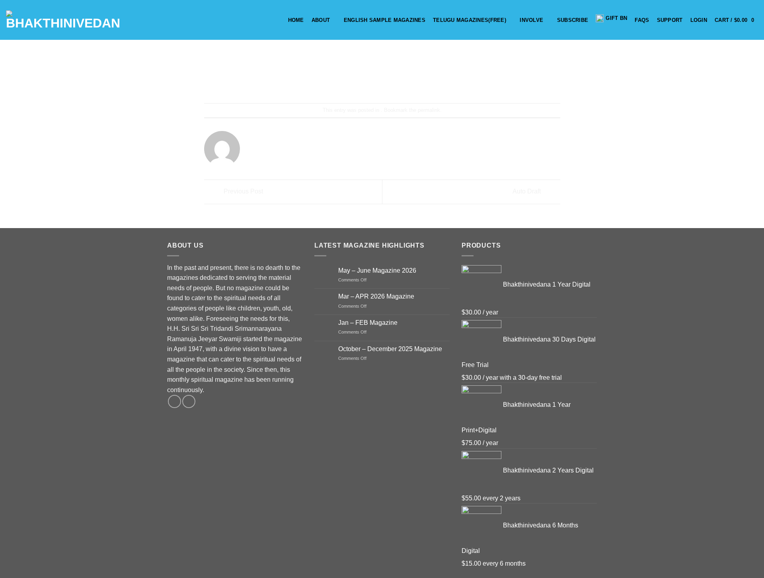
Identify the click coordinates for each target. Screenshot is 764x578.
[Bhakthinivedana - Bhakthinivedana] (63, 19)
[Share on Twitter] (367, 81)
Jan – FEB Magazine (368, 322)
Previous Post (242, 191)
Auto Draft (527, 191)
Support (670, 20)
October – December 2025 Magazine (390, 349)
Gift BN (616, 18)
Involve (531, 20)
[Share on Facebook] (353, 81)
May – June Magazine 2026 (377, 270)
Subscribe (572, 20)
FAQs (642, 20)
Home (296, 20)
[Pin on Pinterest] (396, 81)
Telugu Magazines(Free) (469, 20)
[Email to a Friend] (382, 81)
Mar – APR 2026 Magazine (376, 296)
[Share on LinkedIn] (411, 81)
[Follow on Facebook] (174, 401)
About (321, 20)
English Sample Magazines (384, 20)
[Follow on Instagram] (188, 401)
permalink (429, 110)
